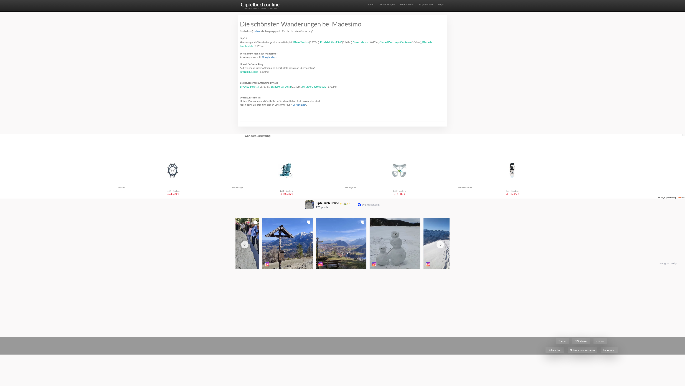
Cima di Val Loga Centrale (395, 42)
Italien (256, 31)
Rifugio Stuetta (249, 71)
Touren (562, 341)
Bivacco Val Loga (280, 86)
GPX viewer (581, 341)
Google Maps (269, 57)
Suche (370, 4)
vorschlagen (299, 104)
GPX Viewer (407, 4)
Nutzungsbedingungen (582, 350)
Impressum (609, 350)
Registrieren (426, 4)
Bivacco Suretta (249, 86)
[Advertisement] (342, 297)
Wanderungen (387, 4)
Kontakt (600, 341)
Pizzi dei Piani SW (331, 42)
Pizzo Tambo (301, 42)
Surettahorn (360, 42)
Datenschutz (555, 350)
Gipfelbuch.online (260, 4)
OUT (681, 197)
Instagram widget (668, 263)
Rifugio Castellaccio (314, 86)
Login (441, 4)
